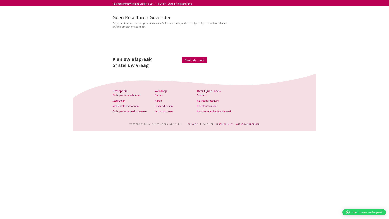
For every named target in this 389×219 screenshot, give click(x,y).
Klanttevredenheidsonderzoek (214, 111)
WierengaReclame (248, 124)
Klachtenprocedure (208, 100)
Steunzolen (118, 100)
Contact (201, 95)
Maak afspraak (194, 60)
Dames (159, 95)
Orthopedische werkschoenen (129, 111)
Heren (158, 100)
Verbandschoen (164, 111)
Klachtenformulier (207, 106)
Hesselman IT (224, 124)
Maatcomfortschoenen (125, 106)
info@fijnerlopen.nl (183, 3)
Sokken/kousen (164, 106)
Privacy (193, 124)
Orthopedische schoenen (126, 95)
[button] (364, 212)
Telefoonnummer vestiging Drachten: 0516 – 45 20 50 (139, 3)
